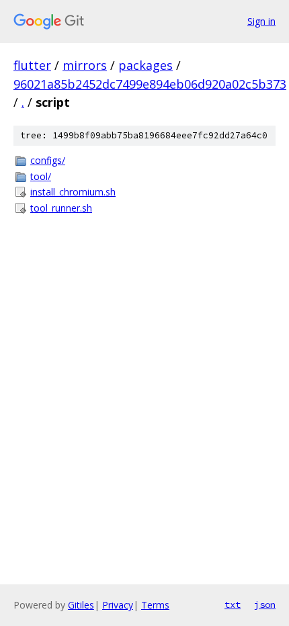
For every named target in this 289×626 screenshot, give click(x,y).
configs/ (47, 160)
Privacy (117, 604)
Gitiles (81, 604)
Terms (155, 604)
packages (145, 65)
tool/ (40, 176)
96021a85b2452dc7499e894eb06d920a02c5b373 (149, 84)
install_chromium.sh (73, 191)
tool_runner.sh (61, 208)
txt (232, 604)
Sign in (261, 21)
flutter (32, 65)
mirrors (85, 65)
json (265, 604)
